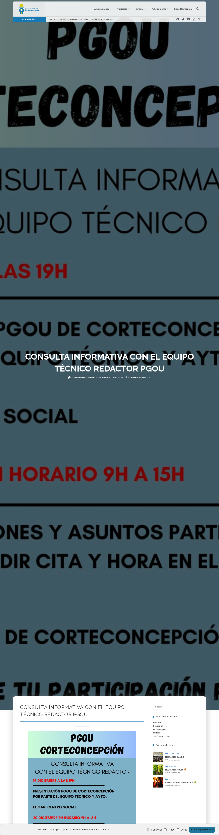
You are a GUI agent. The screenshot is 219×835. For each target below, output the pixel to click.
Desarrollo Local (160, 726)
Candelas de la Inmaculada (179, 783)
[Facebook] (177, 19)
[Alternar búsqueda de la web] (197, 9)
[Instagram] (193, 19)
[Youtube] (188, 19)
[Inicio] (69, 377)
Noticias (156, 733)
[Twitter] (183, 19)
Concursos (157, 722)
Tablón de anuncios (161, 736)
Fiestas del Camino (174, 757)
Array (171, 829)
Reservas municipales (78, 19)
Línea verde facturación (102, 19)
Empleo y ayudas (160, 729)
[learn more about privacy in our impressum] (112, 829)
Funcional (156, 829)
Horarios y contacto (56, 19)
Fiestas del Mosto (174, 770)
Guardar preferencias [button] (202, 829)
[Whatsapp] (199, 19)
